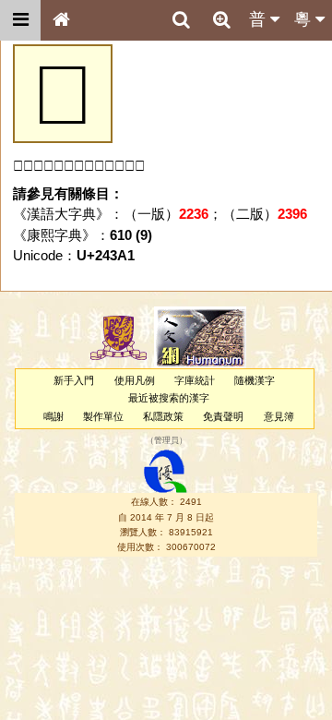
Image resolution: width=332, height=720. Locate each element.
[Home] (61, 20)
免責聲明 (223, 416)
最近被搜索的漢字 (168, 397)
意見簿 (279, 416)
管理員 (166, 440)
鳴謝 (53, 416)
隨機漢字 (254, 380)
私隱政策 (163, 416)
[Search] (180, 20)
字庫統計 (194, 380)
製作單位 (103, 416)
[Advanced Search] (221, 19)
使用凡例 (134, 380)
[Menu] (20, 20)
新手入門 (73, 380)
